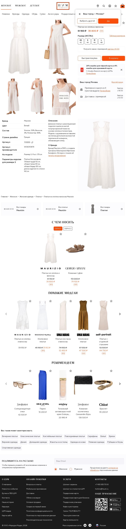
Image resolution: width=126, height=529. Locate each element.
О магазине (6, 484)
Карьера (5, 507)
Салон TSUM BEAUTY (71, 511)
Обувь (34, 14)
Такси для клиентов (71, 515)
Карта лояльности (70, 520)
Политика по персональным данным (41, 515)
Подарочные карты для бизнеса (76, 498)
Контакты (6, 498)
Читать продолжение (57, 156)
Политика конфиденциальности (39, 511)
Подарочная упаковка (72, 502)
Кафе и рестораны (70, 507)
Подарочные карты (70, 14)
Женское (13, 197)
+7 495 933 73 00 (102, 484)
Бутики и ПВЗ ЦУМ (9, 493)
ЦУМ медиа (6, 511)
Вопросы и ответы (33, 484)
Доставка (30, 493)
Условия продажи (33, 502)
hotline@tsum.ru (101, 489)
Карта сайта (7, 515)
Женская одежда (26, 197)
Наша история (8, 502)
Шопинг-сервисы (70, 484)
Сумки (42, 14)
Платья (39, 197)
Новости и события (10, 489)
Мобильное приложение (36, 489)
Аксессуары (53, 14)
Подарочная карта (71, 493)
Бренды (15, 14)
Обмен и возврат (33, 498)
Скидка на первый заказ (36, 507)
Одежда (25, 14)
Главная (4, 197)
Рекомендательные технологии (39, 520)
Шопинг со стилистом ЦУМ (74, 489)
